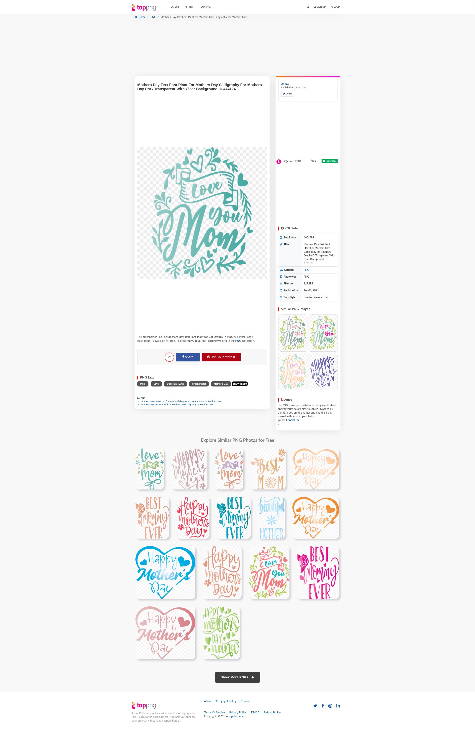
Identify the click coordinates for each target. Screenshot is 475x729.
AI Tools (189, 7)
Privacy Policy (238, 712)
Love (156, 384)
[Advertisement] (237, 50)
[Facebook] (323, 706)
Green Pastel (199, 384)
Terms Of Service (214, 712)
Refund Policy (272, 712)
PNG (153, 17)
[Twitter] (315, 706)
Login (336, 7)
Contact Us (292, 420)
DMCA (255, 712)
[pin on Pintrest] (159, 453)
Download (331, 161)
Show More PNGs (235, 677)
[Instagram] (330, 706)
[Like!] (169, 357)
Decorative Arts (175, 384)
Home (141, 17)
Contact (206, 7)
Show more (240, 383)
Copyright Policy (226, 701)
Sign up (321, 7)
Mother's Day (221, 384)
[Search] (308, 7)
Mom (142, 384)
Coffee (288, 94)
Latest (175, 7)
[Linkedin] (338, 706)
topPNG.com (236, 716)
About (208, 701)
